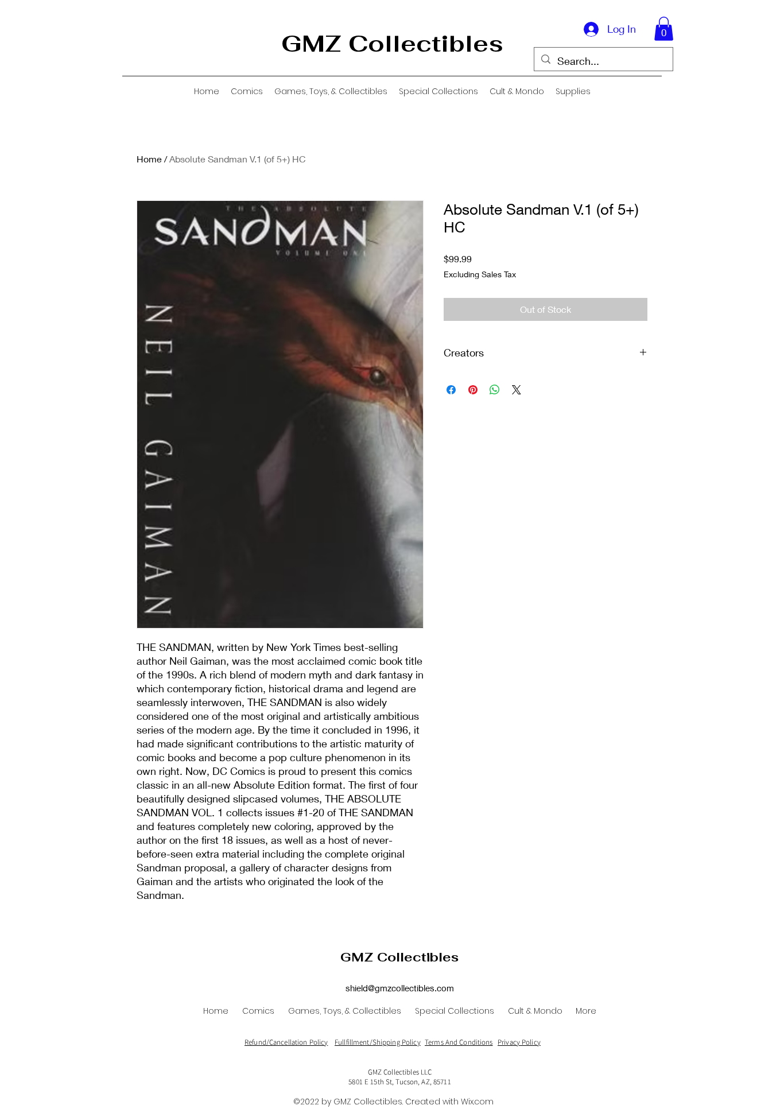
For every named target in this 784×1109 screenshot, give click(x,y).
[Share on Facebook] (451, 390)
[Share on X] (516, 390)
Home (149, 158)
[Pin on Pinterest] (473, 390)
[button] (664, 29)
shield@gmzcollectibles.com (400, 988)
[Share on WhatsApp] (495, 390)
